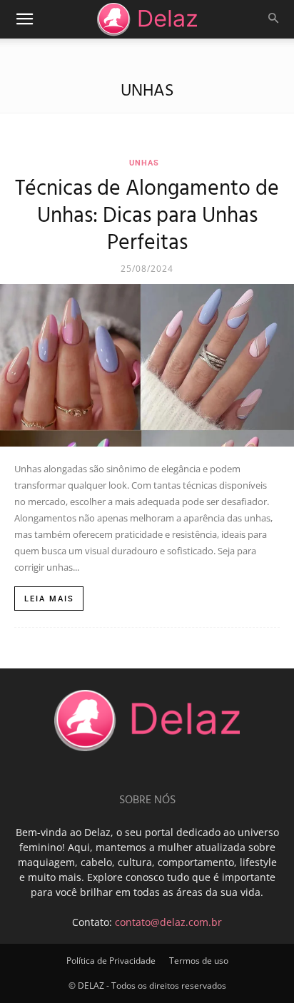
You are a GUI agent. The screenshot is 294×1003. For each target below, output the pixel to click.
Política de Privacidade (111, 960)
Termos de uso (198, 960)
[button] (24, 19)
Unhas (144, 163)
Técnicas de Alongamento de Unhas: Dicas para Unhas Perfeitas (147, 216)
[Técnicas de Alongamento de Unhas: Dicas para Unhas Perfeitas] (147, 365)
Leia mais (49, 599)
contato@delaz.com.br (168, 922)
